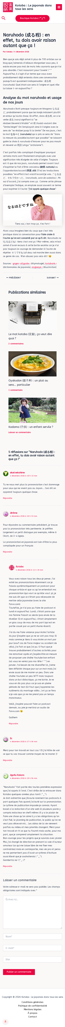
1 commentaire (15, 390)
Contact (32, 1016)
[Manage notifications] (5, 1021)
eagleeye (36, 267)
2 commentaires (16, 343)
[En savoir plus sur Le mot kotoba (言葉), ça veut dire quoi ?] (32, 315)
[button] (4, 18)
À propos (32, 1013)
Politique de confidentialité (32, 1006)
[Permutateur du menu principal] (59, 7)
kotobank (50, 263)
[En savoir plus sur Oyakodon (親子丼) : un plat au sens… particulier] (32, 363)
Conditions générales (32, 1002)
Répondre (7, 498)
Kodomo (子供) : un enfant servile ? (30, 427)
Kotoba (19, 566)
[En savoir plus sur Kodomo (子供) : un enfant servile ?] (32, 410)
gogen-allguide (21, 263)
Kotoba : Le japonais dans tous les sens (33, 7)
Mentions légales (32, 1009)
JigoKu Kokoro (17, 775)
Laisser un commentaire (19, 432)
